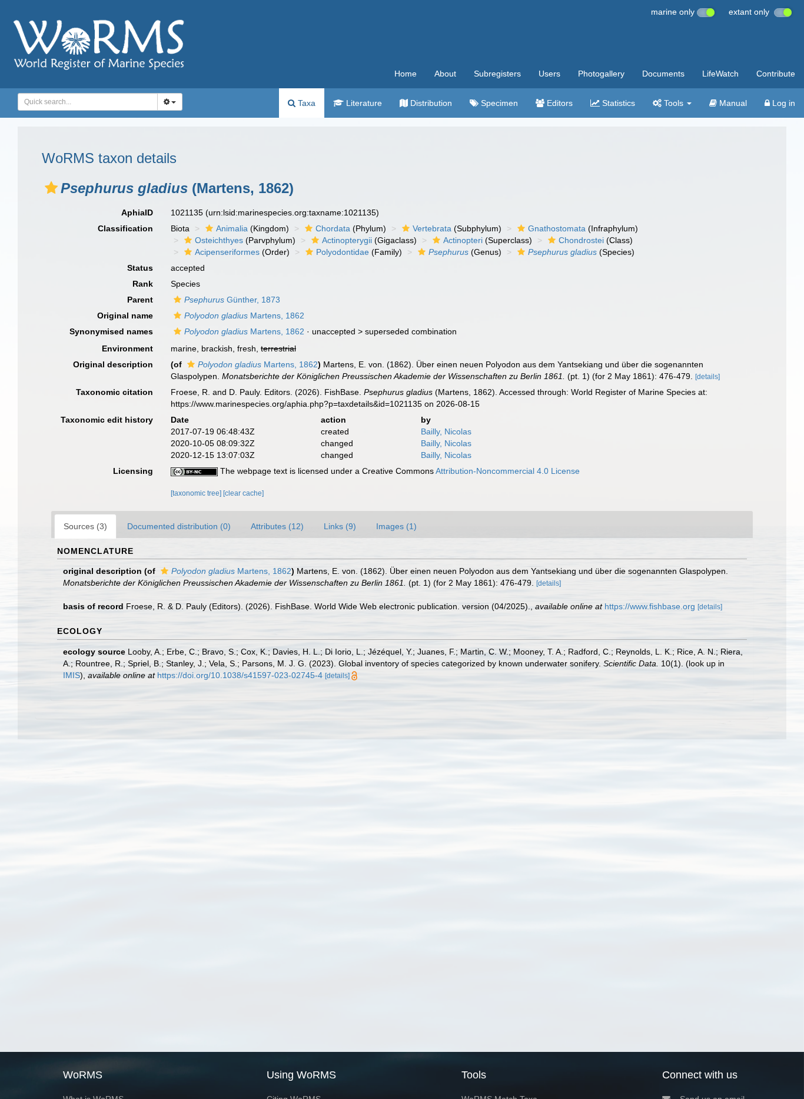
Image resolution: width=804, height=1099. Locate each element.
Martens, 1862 (244, 315)
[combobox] (88, 102)
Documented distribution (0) (179, 526)
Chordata (332, 228)
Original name (125, 315)
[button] (51, 188)
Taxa (305, 103)
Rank (142, 283)
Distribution (430, 103)
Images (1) (396, 526)
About (445, 73)
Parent (140, 299)
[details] (707, 377)
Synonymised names (111, 331)
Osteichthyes (219, 240)
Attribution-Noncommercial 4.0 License (508, 471)
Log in (782, 103)
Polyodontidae (342, 252)
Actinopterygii (347, 240)
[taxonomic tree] (197, 493)
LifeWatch (720, 73)
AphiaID (137, 212)
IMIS (71, 675)
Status (140, 268)
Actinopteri (463, 240)
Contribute (775, 73)
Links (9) (340, 526)
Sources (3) (85, 526)
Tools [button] (674, 103)
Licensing (133, 471)
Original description (113, 364)
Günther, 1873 (232, 299)
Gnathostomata (557, 228)
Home (405, 73)
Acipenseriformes (227, 252)
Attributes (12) (277, 526)
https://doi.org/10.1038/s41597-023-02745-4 (240, 675)
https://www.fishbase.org (649, 606)
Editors (558, 103)
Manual (732, 103)
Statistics (617, 103)
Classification (125, 228)
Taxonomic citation (114, 392)
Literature (363, 103)
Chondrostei (581, 240)
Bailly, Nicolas (446, 431)
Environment (127, 348)
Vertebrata (432, 228)
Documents (663, 73)
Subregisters (497, 73)
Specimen (498, 103)
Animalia (232, 228)
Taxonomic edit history (107, 419)
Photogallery (601, 73)
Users (549, 73)
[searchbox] (84, 102)
